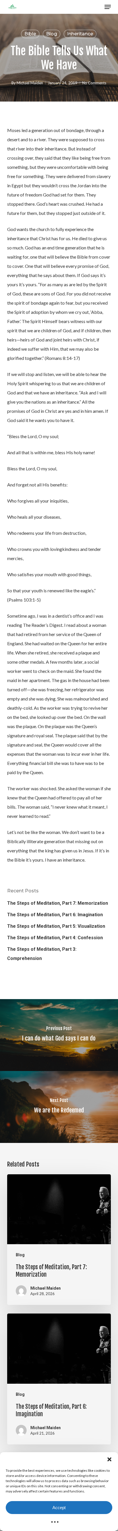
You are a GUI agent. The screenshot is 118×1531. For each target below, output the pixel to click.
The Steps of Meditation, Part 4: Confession (55, 937)
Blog (51, 34)
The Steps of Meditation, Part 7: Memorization (57, 903)
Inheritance (80, 34)
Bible (30, 34)
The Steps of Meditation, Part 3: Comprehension (41, 953)
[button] (109, 1459)
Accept (59, 1507)
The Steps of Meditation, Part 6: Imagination (55, 914)
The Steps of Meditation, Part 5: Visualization (56, 926)
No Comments (94, 83)
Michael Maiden (30, 83)
